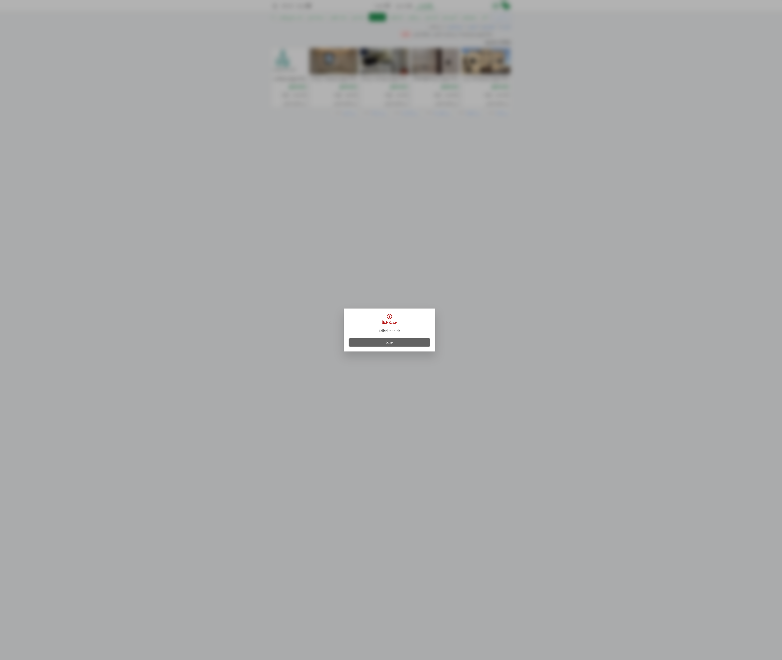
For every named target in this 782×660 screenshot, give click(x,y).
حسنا (389, 342)
